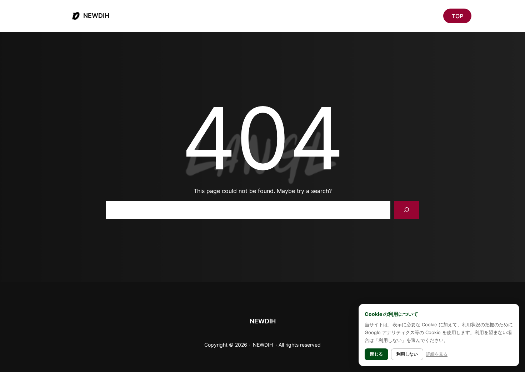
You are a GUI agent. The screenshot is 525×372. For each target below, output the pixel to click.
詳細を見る (437, 354)
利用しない (407, 354)
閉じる (376, 354)
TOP (457, 16)
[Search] (406, 209)
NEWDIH (96, 15)
